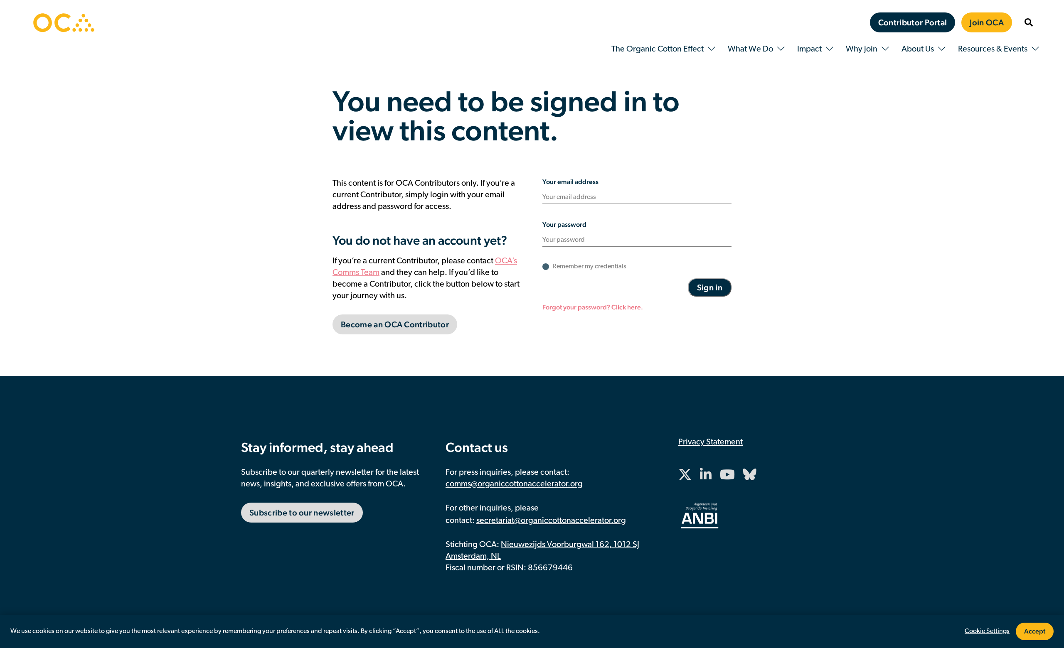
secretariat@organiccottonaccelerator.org (551, 521)
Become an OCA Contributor (395, 324)
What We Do (750, 49)
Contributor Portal (912, 22)
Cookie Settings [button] (987, 631)
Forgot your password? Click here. (592, 307)
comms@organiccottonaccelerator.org (514, 484)
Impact (809, 49)
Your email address (570, 182)
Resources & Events (992, 49)
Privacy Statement (710, 442)
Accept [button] (1034, 631)
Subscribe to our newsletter (302, 513)
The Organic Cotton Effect (657, 49)
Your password (564, 224)
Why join (861, 49)
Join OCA (987, 22)
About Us (917, 49)
